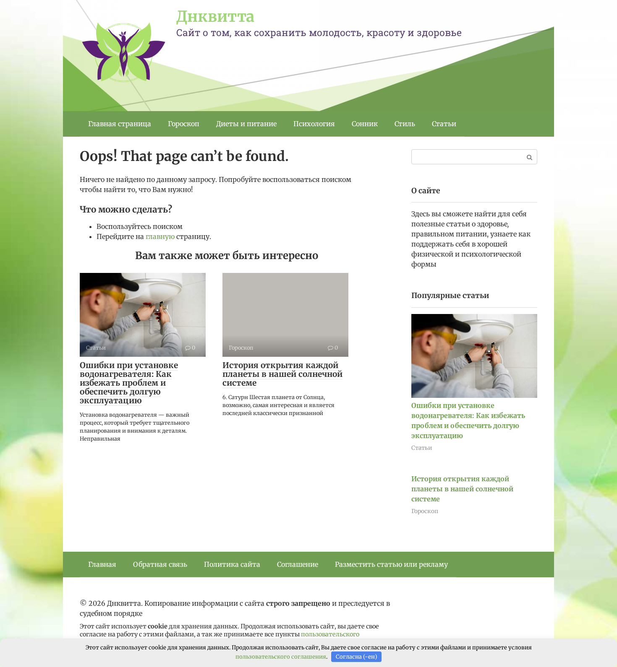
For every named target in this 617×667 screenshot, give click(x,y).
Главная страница (119, 123)
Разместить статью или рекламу (391, 564)
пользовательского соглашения (280, 656)
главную (160, 236)
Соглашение (297, 564)
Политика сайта (232, 564)
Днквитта (215, 16)
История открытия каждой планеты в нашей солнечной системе (282, 374)
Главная (102, 564)
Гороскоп (183, 123)
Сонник (365, 123)
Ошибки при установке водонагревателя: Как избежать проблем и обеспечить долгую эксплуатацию (129, 382)
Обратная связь (160, 564)
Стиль (405, 123)
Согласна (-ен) (356, 656)
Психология (314, 123)
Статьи (444, 123)
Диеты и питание (246, 123)
